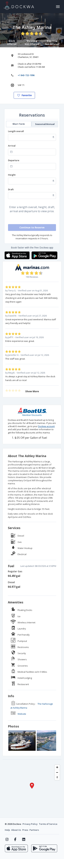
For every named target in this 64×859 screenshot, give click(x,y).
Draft (11, 189)
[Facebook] (15, 839)
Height (12, 174)
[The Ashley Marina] (22, 740)
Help (7, 829)
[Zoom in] (57, 767)
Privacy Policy (30, 823)
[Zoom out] (57, 772)
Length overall (16, 131)
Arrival (12, 145)
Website (22, 713)
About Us (16, 829)
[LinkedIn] (24, 839)
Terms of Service (48, 823)
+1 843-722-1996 (26, 75)
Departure (13, 160)
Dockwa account (46, 426)
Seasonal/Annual (45, 124)
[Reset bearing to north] (57, 777)
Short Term (18, 124)
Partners (34, 829)
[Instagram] (7, 839)
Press (25, 829)
